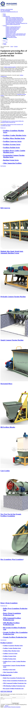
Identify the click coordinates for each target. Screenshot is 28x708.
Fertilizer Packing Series (11, 32)
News (4, 40)
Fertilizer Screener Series (11, 31)
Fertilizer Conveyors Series (11, 30)
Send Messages (15, 703)
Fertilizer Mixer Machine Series (12, 29)
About (4, 15)
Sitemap (6, 705)
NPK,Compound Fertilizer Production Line (15, 19)
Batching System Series (10, 36)
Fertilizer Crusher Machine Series (12, 27)
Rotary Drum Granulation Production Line (14, 18)
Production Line (6, 16)
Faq (6, 41)
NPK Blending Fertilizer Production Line (14, 20)
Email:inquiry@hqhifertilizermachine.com (9, 11)
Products (5, 25)
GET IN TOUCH (6, 691)
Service (4, 43)
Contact (4, 44)
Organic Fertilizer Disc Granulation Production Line (16, 23)
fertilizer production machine (10, 67)
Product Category (7, 643)
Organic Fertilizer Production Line (13, 24)
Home (4, 13)
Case (7, 39)
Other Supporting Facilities (11, 37)
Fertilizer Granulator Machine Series (13, 26)
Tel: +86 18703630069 (5, 10)
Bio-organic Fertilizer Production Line (13, 22)
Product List (3, 127)
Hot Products (3, 165)
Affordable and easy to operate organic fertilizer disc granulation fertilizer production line (12, 122)
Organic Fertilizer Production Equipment (12, 706)
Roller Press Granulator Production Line (14, 17)
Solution (5, 38)
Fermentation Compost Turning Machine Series (15, 34)
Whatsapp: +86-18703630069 (7, 9)
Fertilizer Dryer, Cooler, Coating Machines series (16, 33)
